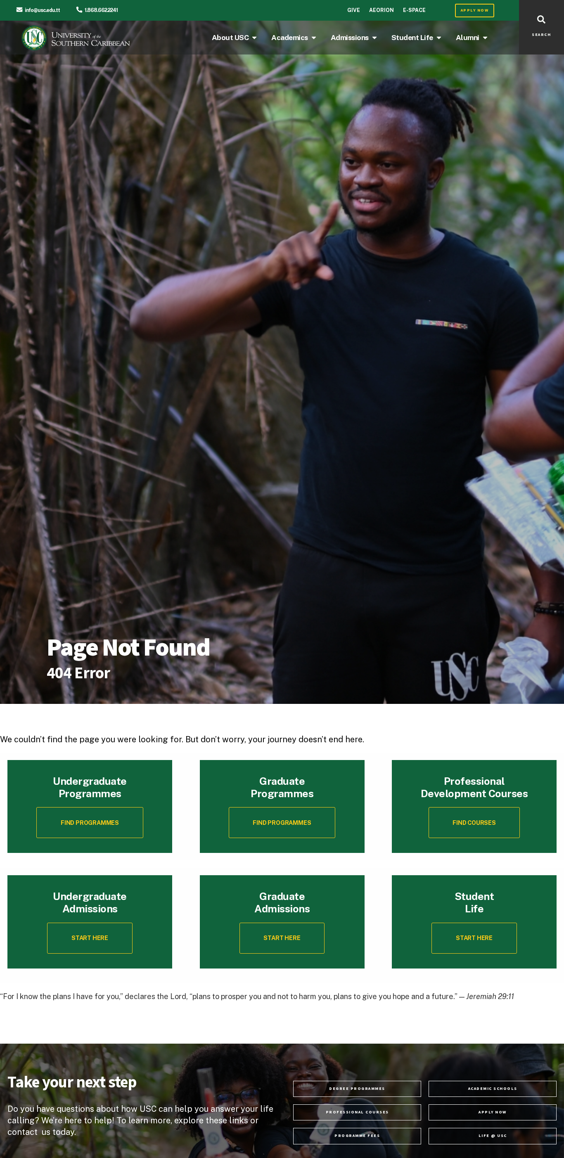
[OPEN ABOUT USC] (254, 37)
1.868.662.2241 (101, 10)
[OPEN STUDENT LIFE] (439, 37)
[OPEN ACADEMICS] (314, 37)
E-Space (414, 10)
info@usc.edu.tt (42, 10)
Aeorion (381, 10)
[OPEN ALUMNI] (485, 37)
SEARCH (541, 35)
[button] (474, 822)
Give (353, 10)
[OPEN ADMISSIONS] (374, 37)
